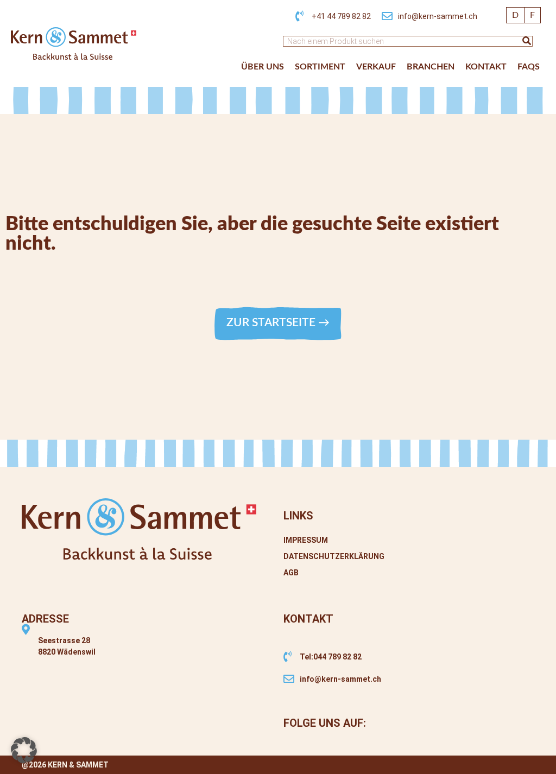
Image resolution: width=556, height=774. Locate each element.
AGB (291, 572)
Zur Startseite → (278, 322)
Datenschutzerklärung (333, 556)
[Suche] (526, 41)
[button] (24, 750)
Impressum (305, 540)
